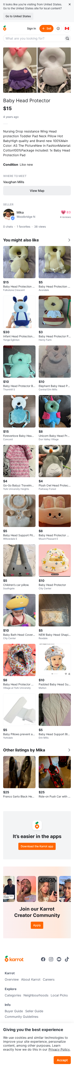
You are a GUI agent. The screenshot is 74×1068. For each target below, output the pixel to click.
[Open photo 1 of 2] (20, 70)
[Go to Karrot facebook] (43, 959)
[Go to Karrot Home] (14, 959)
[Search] (67, 38)
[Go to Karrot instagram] (51, 959)
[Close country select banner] (69, 4)
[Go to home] (4, 28)
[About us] (58, 28)
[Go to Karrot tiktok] (67, 959)
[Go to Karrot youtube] (59, 959)
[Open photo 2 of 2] (54, 70)
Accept (62, 1060)
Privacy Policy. (59, 1049)
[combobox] (34, 38)
